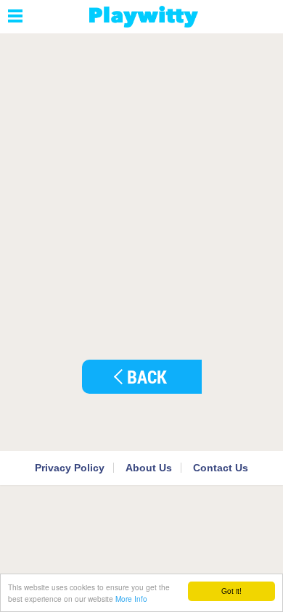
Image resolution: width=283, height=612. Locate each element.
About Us (149, 468)
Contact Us (220, 468)
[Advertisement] (141, 185)
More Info (131, 598)
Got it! (231, 590)
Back (147, 377)
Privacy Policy (69, 468)
